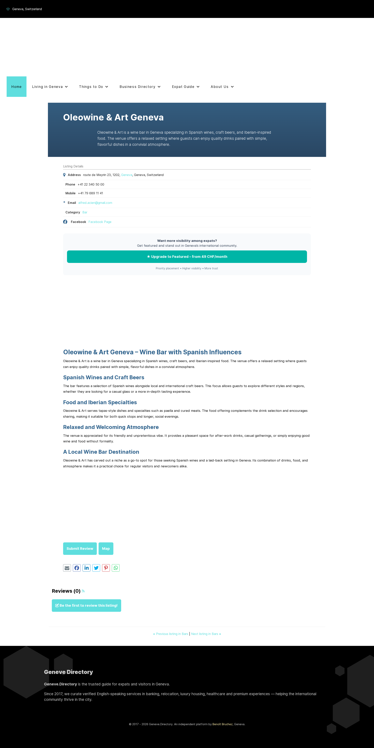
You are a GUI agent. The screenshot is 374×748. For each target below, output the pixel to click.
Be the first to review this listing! (88, 605)
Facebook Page (99, 222)
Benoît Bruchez (223, 724)
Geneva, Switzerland (27, 9)
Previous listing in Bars (171, 634)
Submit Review (80, 548)
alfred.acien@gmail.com (95, 203)
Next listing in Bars (206, 634)
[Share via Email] (67, 568)
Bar (84, 212)
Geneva (126, 175)
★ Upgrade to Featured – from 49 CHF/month (187, 256)
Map (106, 548)
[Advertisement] (187, 47)
